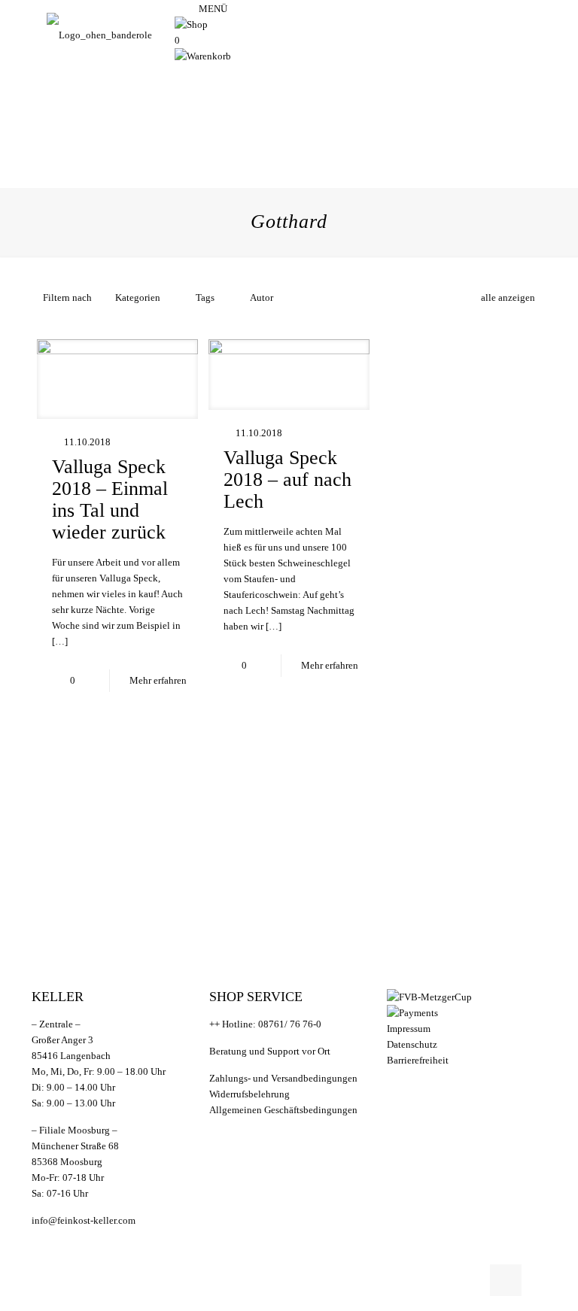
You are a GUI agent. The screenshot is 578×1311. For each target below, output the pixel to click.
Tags (205, 297)
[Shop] (191, 24)
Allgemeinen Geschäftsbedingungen (283, 1109)
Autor (261, 297)
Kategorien (137, 297)
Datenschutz (412, 1044)
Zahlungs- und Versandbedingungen (283, 1078)
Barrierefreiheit (418, 1060)
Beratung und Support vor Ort (269, 1051)
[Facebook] (191, 8)
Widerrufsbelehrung (249, 1094)
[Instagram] (179, 8)
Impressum (408, 1028)
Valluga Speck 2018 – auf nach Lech (287, 479)
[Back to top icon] (506, 1280)
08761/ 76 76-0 (289, 1024)
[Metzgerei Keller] (99, 34)
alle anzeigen (508, 297)
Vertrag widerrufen (282, 1136)
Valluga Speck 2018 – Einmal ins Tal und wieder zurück (110, 499)
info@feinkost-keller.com (83, 1220)
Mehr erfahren (158, 680)
